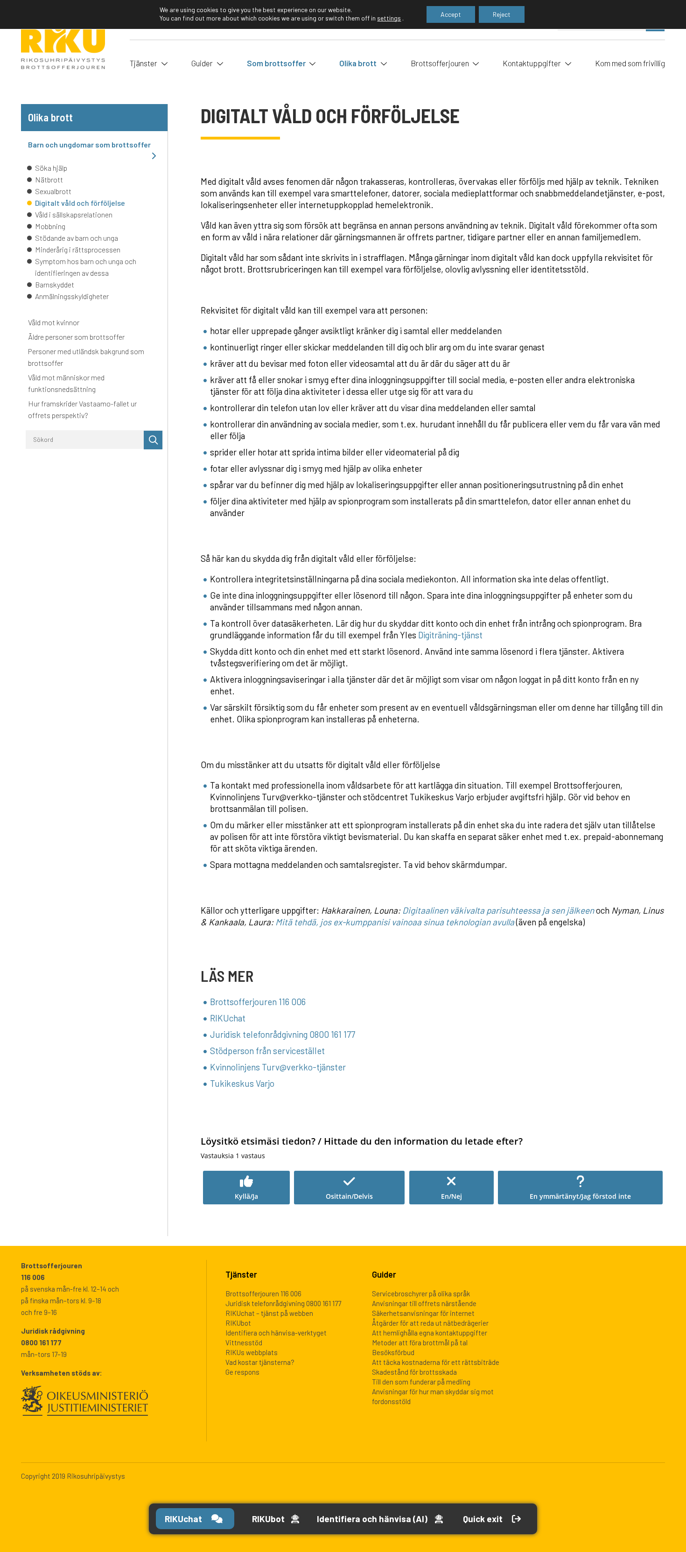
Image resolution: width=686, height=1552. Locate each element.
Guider (202, 63)
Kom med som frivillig (630, 63)
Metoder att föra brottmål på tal (420, 1342)
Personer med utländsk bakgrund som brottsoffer (86, 357)
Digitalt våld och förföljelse (80, 202)
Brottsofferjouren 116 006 (258, 1001)
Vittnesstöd (243, 1342)
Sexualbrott (53, 191)
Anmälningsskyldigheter (72, 296)
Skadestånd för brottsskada (414, 1372)
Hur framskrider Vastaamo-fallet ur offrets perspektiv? (82, 409)
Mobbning (50, 226)
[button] (246, 1187)
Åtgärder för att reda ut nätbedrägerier (430, 1323)
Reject (502, 14)
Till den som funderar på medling (421, 1381)
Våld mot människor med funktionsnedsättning (66, 383)
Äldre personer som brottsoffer (76, 336)
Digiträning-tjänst (450, 634)
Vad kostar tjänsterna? (259, 1362)
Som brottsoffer (276, 63)
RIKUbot (238, 1323)
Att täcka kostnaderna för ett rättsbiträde (435, 1362)
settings (389, 18)
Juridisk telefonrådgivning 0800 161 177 (282, 1034)
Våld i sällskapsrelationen (73, 214)
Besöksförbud (393, 1352)
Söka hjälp (51, 167)
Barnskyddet (54, 284)
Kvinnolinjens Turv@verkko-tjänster (278, 1067)
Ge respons (242, 1372)
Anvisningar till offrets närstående (424, 1303)
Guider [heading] (384, 1274)
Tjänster (143, 63)
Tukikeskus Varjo (242, 1083)
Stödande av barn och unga (76, 237)
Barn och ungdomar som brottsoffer (89, 144)
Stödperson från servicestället (267, 1050)
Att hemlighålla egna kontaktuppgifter (429, 1332)
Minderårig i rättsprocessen (77, 249)
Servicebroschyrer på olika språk (421, 1293)
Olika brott (358, 63)
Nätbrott (49, 179)
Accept (451, 14)
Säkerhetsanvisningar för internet (423, 1313)
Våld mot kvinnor (53, 322)
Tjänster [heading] (241, 1274)
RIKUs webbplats (251, 1352)
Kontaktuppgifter (532, 63)
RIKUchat (227, 1018)
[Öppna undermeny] (163, 63)
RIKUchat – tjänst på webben (269, 1313)
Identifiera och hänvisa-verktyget (276, 1332)
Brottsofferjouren (440, 63)
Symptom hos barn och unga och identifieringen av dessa (85, 267)
